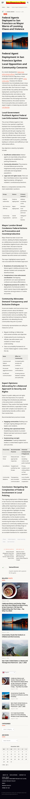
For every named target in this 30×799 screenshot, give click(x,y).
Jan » (7, 765)
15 (4, 757)
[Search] (27, 2)
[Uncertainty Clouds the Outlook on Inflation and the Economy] (15, 622)
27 (22, 759)
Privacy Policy (6, 785)
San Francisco (10, 541)
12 (18, 754)
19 (18, 757)
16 (7, 757)
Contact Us (22, 775)
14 (26, 754)
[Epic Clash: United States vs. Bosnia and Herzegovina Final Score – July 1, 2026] (15, 648)
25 (15, 759)
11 (15, 754)
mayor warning (21, 539)
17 (11, 757)
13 (22, 754)
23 (7, 759)
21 (26, 757)
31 (11, 762)
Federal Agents (11, 539)
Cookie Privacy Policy (9, 781)
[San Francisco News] (16, 2)
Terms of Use (6, 788)
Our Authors (13, 775)
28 (26, 759)
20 (22, 757)
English (6, 672)
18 (15, 757)
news (4, 541)
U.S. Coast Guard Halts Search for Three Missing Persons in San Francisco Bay (19, 714)
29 (4, 762)
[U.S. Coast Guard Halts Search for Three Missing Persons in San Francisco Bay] (5, 715)
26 (18, 759)
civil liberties (5, 107)
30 (7, 762)
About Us (5, 775)
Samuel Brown (10, 11)
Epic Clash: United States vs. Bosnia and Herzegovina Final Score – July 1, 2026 (15, 661)
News (5, 13)
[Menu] (3, 2)
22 (4, 759)
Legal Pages (5, 777)
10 (11, 754)
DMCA (3, 783)
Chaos (4, 539)
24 (11, 759)
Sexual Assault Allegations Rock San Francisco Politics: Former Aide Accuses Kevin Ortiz (8, 555)
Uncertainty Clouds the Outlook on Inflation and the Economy (13, 636)
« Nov (3, 765)
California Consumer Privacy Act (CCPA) (14, 778)
